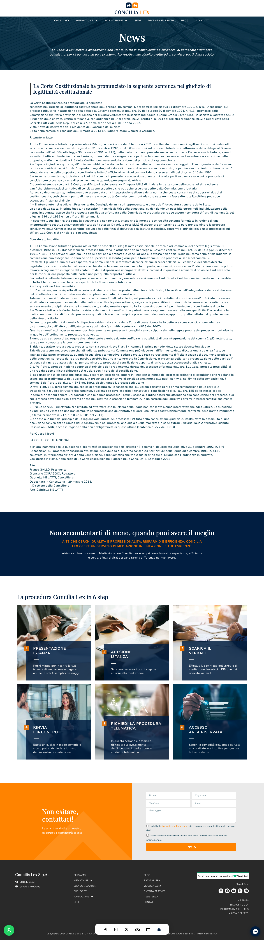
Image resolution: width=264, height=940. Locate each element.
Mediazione (84, 20)
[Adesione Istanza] (115, 927)
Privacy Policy (239, 904)
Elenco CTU (81, 891)
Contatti (203, 20)
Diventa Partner (161, 20)
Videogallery (152, 886)
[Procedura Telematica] (148, 927)
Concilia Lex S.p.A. (32, 874)
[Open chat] (255, 931)
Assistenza (151, 896)
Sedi (138, 20)
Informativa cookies (234, 909)
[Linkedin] (246, 890)
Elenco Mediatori (85, 886)
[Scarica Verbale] (126, 927)
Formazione (114, 20)
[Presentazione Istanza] (105, 927)
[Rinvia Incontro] (137, 927)
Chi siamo (61, 20)
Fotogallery (152, 880)
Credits (243, 900)
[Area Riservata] (159, 927)
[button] (9, 930)
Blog (185, 20)
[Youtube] (233, 890)
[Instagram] (221, 890)
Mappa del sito (238, 913)
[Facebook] (227, 890)
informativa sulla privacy (173, 826)
